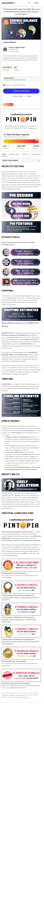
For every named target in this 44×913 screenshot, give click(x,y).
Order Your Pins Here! (21, 91)
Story (4, 154)
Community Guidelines (8, 695)
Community (35, 154)
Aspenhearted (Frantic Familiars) (12, 641)
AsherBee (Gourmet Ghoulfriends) (13, 619)
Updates (25, 154)
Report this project (24, 697)
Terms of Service (20, 695)
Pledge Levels (14, 154)
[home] (8, 3)
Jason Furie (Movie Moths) (10, 597)
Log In (36, 3)
